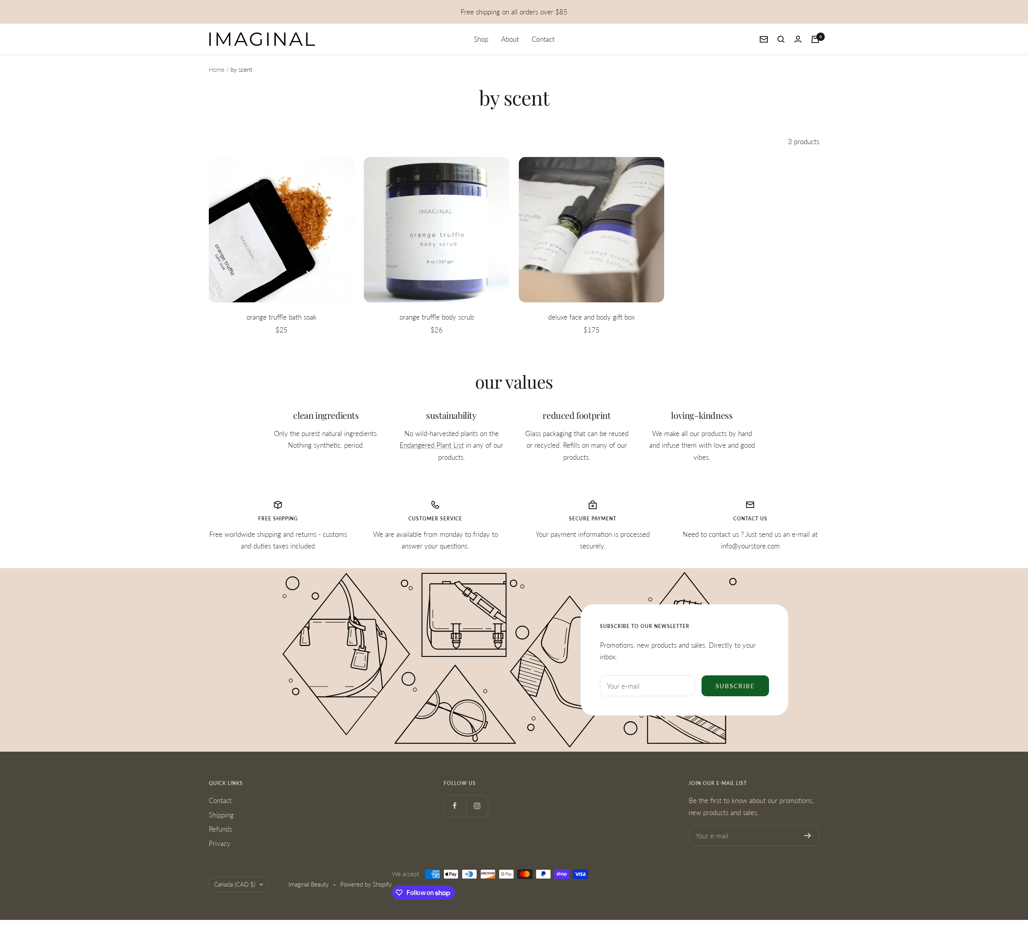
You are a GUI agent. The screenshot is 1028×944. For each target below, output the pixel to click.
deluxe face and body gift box (591, 317)
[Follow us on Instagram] (477, 806)
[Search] (781, 39)
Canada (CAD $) (234, 884)
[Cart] (815, 39)
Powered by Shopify (366, 884)
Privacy (219, 843)
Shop (481, 39)
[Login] (798, 39)
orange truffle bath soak (281, 317)
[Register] (807, 835)
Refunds (220, 829)
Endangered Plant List (432, 445)
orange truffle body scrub (437, 317)
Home (216, 69)
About (510, 39)
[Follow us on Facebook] (455, 806)
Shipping (221, 815)
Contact (543, 39)
